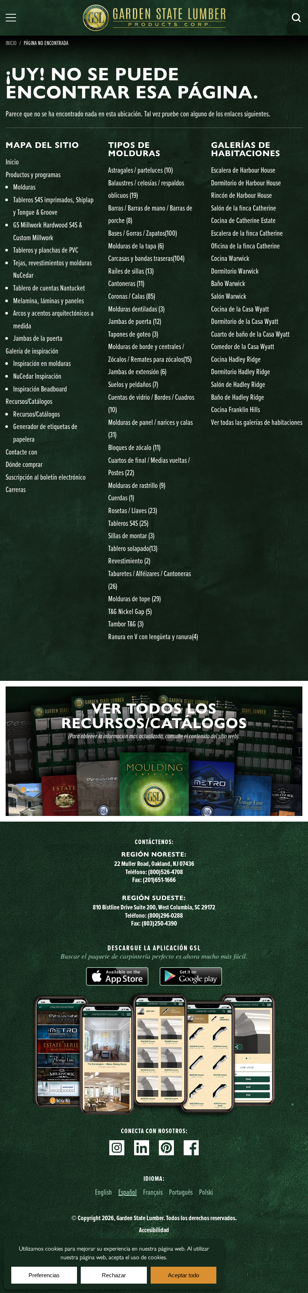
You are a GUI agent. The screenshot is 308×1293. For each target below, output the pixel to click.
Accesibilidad (154, 1230)
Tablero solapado (132, 548)
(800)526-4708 (165, 872)
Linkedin (141, 1147)
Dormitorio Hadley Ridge (240, 371)
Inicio (11, 43)
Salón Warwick (228, 296)
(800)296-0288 (165, 915)
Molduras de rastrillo (136, 485)
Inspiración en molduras (42, 363)
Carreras (16, 489)
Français (153, 1192)
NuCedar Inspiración (37, 375)
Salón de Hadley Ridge (238, 384)
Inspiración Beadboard (40, 388)
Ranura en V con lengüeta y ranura (153, 636)
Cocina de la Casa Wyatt (240, 308)
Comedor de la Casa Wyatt (242, 346)
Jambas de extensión (137, 371)
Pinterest (166, 1147)
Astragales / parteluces (140, 169)
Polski (206, 1192)
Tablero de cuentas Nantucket (49, 287)
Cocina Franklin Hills (235, 409)
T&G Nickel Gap (130, 611)
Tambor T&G (125, 623)
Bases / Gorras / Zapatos (142, 232)
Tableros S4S (128, 523)
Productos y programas (33, 174)
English (103, 1192)
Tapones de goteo (133, 333)
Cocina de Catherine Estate (243, 220)
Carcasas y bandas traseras (146, 258)
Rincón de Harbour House (241, 195)
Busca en (296, 18)
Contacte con (21, 451)
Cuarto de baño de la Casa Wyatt (250, 333)
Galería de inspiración (32, 350)
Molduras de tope (134, 598)
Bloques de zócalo (134, 447)
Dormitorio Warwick (235, 270)
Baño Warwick (228, 283)
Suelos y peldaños (133, 384)
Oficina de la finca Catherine (245, 245)
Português (181, 1192)
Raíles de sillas (131, 270)
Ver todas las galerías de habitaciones (256, 422)
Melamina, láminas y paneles (48, 300)
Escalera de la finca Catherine (247, 232)
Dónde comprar (24, 464)
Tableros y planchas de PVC (45, 249)
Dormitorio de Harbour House (246, 182)
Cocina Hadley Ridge (236, 359)
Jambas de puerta (134, 321)
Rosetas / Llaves (132, 510)
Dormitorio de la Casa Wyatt (244, 321)
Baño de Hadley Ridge (237, 396)
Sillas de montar (131, 535)
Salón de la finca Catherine (243, 207)
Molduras (24, 186)
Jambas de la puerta (37, 338)
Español (127, 1192)
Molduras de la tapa (136, 245)
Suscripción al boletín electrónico (46, 476)
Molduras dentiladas (136, 308)
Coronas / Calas (131, 296)
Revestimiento (129, 560)
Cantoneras (126, 283)
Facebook (191, 1147)
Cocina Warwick (230, 258)
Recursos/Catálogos (29, 401)
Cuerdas (121, 497)
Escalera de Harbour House (243, 169)
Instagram (116, 1147)
